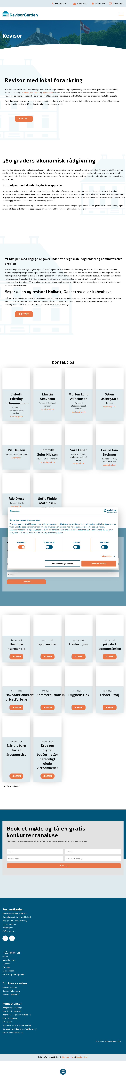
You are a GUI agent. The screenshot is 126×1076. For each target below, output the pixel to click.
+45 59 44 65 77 (9, 924)
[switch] (49, 547)
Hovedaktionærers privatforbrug (20, 697)
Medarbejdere (8, 960)
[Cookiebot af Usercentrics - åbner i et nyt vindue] (106, 511)
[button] (60, 3)
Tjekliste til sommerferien (110, 646)
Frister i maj (109, 695)
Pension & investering (12, 1032)
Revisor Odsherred (10, 994)
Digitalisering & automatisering (16, 1025)
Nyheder (6, 963)
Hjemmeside (68, 1057)
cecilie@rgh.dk (109, 465)
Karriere (6, 967)
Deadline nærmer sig (16, 646)
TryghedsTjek (78, 695)
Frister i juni (78, 644)
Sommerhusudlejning (53, 695)
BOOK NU (64, 865)
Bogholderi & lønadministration (16, 1014)
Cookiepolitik (8, 971)
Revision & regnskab (11, 1011)
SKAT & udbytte (9, 1018)
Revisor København (11, 991)
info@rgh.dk (7, 927)
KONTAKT (24, 118)
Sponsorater (47, 644)
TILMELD (26, 581)
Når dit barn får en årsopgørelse (16, 750)
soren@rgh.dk (109, 406)
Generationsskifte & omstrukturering (19, 1029)
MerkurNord (82, 1057)
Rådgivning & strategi (12, 1007)
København (48, 92)
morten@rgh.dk (78, 412)
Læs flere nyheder (10, 786)
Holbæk (25, 92)
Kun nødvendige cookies (62, 564)
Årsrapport (7, 1021)
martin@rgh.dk (47, 409)
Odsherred (34, 92)
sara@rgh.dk (78, 463)
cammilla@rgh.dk (47, 462)
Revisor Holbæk (9, 987)
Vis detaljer (107, 556)
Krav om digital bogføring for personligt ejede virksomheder (47, 757)
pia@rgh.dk (16, 457)
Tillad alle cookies (98, 564)
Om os (5, 956)
